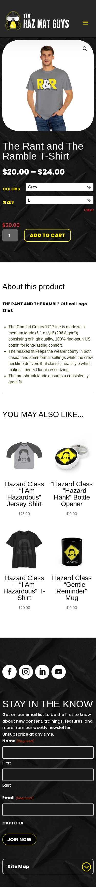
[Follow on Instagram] (26, 672)
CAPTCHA (13, 823)
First (6, 763)
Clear (89, 210)
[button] (85, 48)
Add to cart (47, 235)
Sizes (8, 202)
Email (17, 798)
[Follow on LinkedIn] (42, 672)
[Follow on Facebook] (9, 672)
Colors (11, 189)
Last (6, 785)
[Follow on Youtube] (58, 672)
